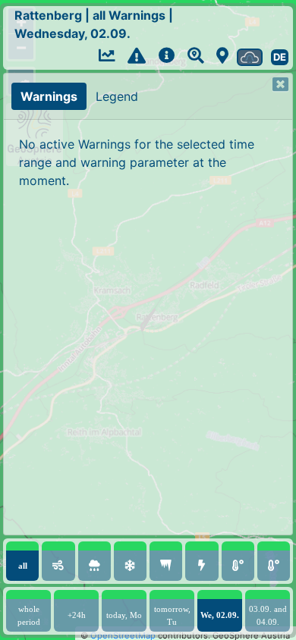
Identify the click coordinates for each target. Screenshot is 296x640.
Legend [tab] (117, 96)
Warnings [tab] (48, 96)
